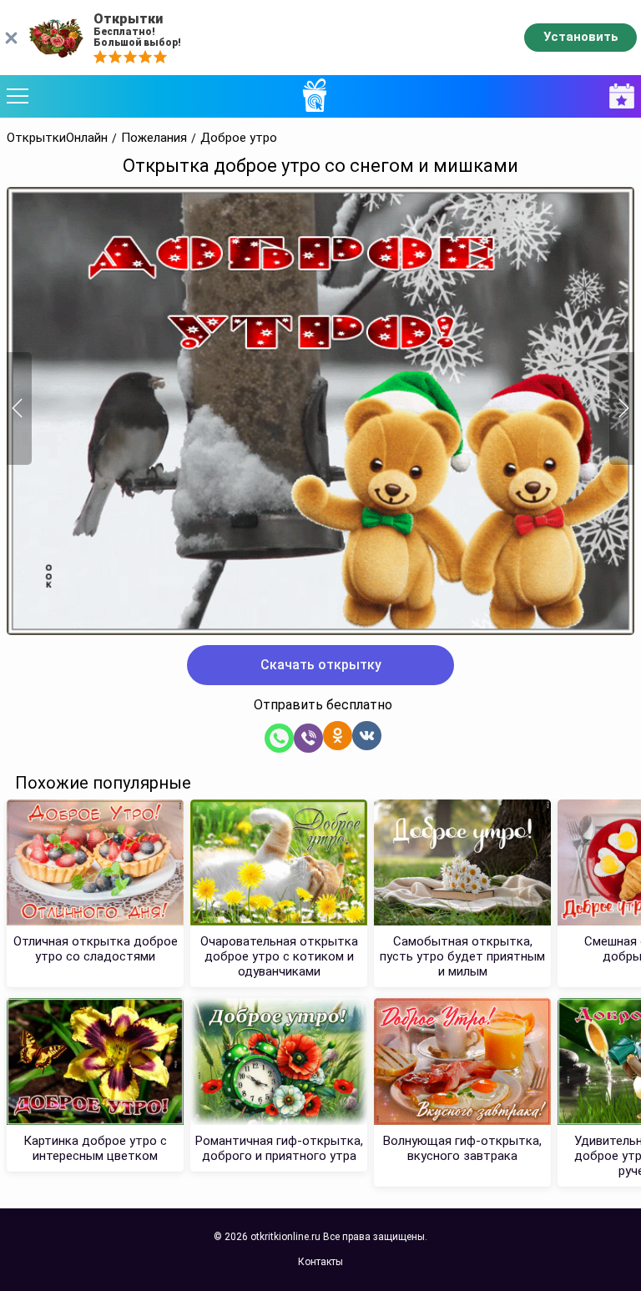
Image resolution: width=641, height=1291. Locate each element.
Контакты (320, 1262)
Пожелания (154, 138)
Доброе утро (238, 138)
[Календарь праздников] (617, 96)
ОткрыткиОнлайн (57, 138)
